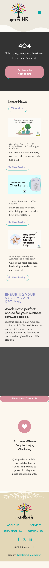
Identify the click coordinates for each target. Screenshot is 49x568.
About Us (13, 525)
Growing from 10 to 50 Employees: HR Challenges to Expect (24, 146)
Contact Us (35, 531)
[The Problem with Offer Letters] (24, 184)
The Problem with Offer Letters (22, 202)
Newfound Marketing (29, 555)
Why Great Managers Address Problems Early (22, 257)
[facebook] (18, 539)
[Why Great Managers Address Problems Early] (24, 239)
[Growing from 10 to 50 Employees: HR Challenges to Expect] (24, 127)
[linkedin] (30, 539)
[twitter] (24, 539)
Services (35, 525)
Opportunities (13, 531)
